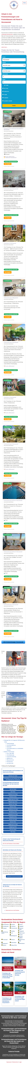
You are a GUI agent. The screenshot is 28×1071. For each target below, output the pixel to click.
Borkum (5, 1047)
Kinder (3, 79)
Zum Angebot (8, 163)
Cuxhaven (13, 926)
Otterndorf (5, 939)
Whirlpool (6, 91)
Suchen (14, 105)
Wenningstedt (4, 943)
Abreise (4, 68)
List (12, 933)
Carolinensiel (5, 926)
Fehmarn (9, 1047)
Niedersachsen (20, 1035)
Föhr (13, 1047)
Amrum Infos (13, 822)
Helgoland (22, 931)
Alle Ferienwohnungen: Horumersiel (13, 642)
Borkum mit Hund (13, 804)
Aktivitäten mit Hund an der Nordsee (14, 876)
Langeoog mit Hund (13, 824)
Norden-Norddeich (20, 937)
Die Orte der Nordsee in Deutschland (11, 843)
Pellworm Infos (13, 796)
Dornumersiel (14, 928)
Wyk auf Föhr (14, 945)
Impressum (9, 1062)
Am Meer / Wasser (8, 100)
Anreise (4, 62)
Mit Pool (6, 88)
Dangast (5, 928)
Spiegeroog (22, 1047)
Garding (13, 931)
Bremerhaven (6, 924)
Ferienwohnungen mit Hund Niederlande (14, 1022)
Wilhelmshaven (21, 943)
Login (20, 1062)
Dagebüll (21, 926)
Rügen (3, 1046)
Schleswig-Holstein (20, 1036)
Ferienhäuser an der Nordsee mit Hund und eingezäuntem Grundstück (13, 779)
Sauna (5, 94)
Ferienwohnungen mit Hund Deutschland (14, 1020)
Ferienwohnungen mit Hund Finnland (16, 1025)
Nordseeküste (7, 1035)
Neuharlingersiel (13, 935)
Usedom (10, 1046)
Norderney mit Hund (13, 809)
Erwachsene (5, 74)
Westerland (13, 942)
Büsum (21, 924)
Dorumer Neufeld (20, 929)
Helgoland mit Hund (13, 814)
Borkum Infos (13, 806)
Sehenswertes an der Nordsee (12, 910)
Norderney (13, 1048)
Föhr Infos (12, 832)
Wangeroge (14, 1046)
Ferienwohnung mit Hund (19, 1055)
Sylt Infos (13, 791)
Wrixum (4, 945)
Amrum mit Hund (13, 819)
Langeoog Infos (13, 827)
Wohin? (4, 57)
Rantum (13, 939)
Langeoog (16, 1047)
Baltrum (23, 1046)
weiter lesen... (4, 47)
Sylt (6, 1046)
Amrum (19, 1046)
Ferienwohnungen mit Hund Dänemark (9, 1023)
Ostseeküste (14, 1035)
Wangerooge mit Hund (13, 799)
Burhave (13, 924)
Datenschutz (15, 1062)
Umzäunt (6, 97)
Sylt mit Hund (13, 789)
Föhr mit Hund (13, 829)
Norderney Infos (13, 811)
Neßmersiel (22, 933)
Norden (21, 934)
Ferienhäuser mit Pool (7, 1054)
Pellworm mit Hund (12, 794)
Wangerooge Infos (12, 801)
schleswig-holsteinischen (7, 34)
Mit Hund (6, 85)
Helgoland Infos (13, 816)
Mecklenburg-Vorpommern (9, 1036)
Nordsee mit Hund (13, 775)
